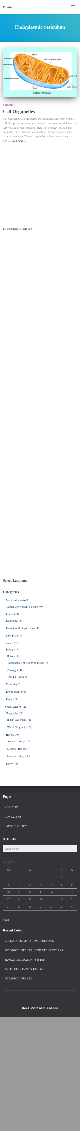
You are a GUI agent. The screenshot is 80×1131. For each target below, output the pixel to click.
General (9, 614)
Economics (12, 620)
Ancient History (16, 741)
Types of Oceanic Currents (25, 969)
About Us (11, 807)
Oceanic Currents (18, 978)
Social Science (13, 706)
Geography (12, 713)
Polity (9, 764)
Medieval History (16, 749)
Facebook (33, 999)
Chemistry (11, 684)
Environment (13, 691)
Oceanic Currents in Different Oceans (34, 950)
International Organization (20, 628)
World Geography (17, 727)
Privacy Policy (16, 826)
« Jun (6, 919)
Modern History (16, 756)
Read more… (18, 141)
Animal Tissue (16, 676)
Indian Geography (17, 719)
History (10, 734)
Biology (8, 104)
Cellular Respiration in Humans (29, 941)
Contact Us (13, 816)
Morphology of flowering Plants (26, 662)
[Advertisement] (40, 185)
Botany (11, 656)
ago (25, 228)
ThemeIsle (52, 1007)
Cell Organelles (19, 111)
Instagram (47, 999)
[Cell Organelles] (40, 72)
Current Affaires (14, 600)
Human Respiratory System (25, 959)
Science (9, 643)
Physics (10, 699)
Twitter (40, 999)
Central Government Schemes (22, 606)
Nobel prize (11, 635)
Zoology (12, 670)
